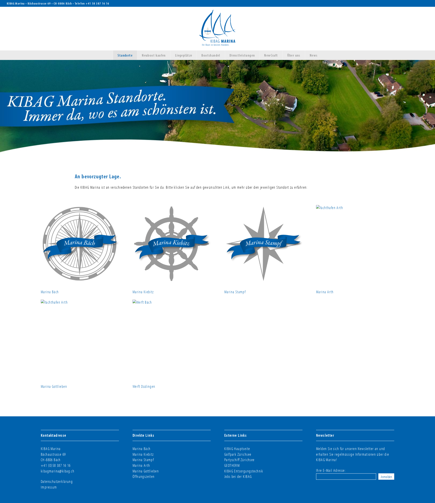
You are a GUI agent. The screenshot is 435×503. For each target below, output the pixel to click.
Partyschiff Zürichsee (239, 459)
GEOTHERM (232, 465)
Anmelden (386, 476)
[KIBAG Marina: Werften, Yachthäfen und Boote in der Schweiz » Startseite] (217, 28)
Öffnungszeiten (144, 476)
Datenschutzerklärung (57, 481)
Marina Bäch (50, 291)
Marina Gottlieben (54, 386)
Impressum (49, 487)
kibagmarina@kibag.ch (57, 471)
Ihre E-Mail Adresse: (331, 470)
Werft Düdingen (144, 386)
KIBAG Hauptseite (237, 448)
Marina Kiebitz (143, 291)
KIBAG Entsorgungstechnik (243, 471)
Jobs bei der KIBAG (238, 476)
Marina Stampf (235, 291)
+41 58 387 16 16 (97, 3)
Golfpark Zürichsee (237, 454)
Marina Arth (325, 291)
